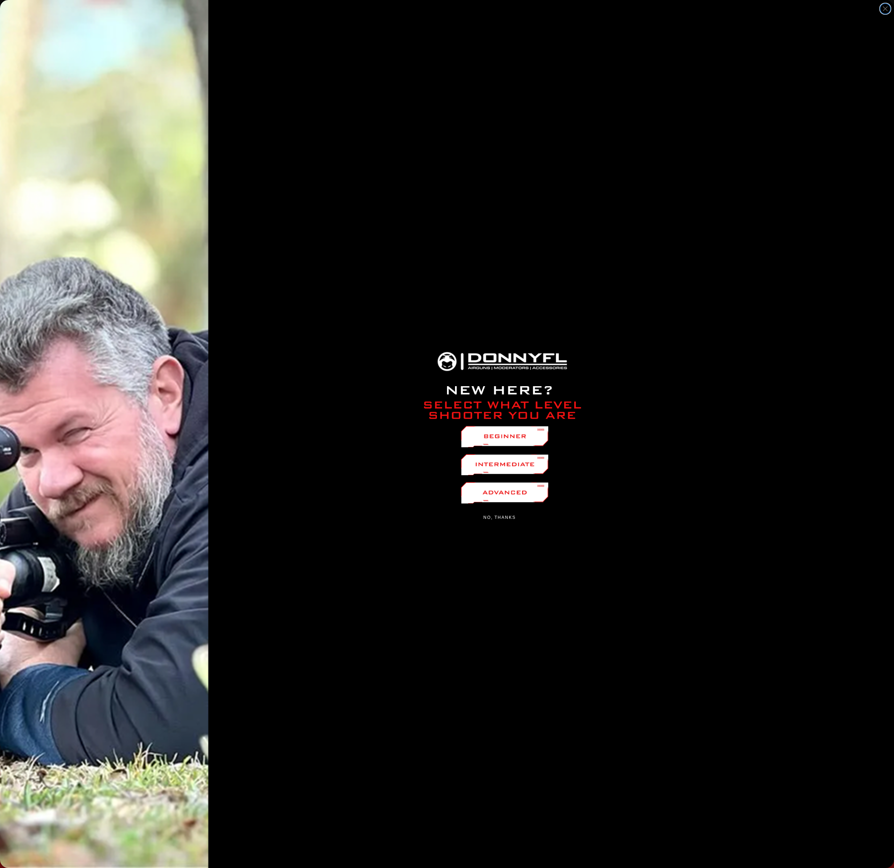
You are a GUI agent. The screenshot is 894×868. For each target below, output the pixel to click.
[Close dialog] (885, 8)
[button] (504, 436)
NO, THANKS (499, 517)
